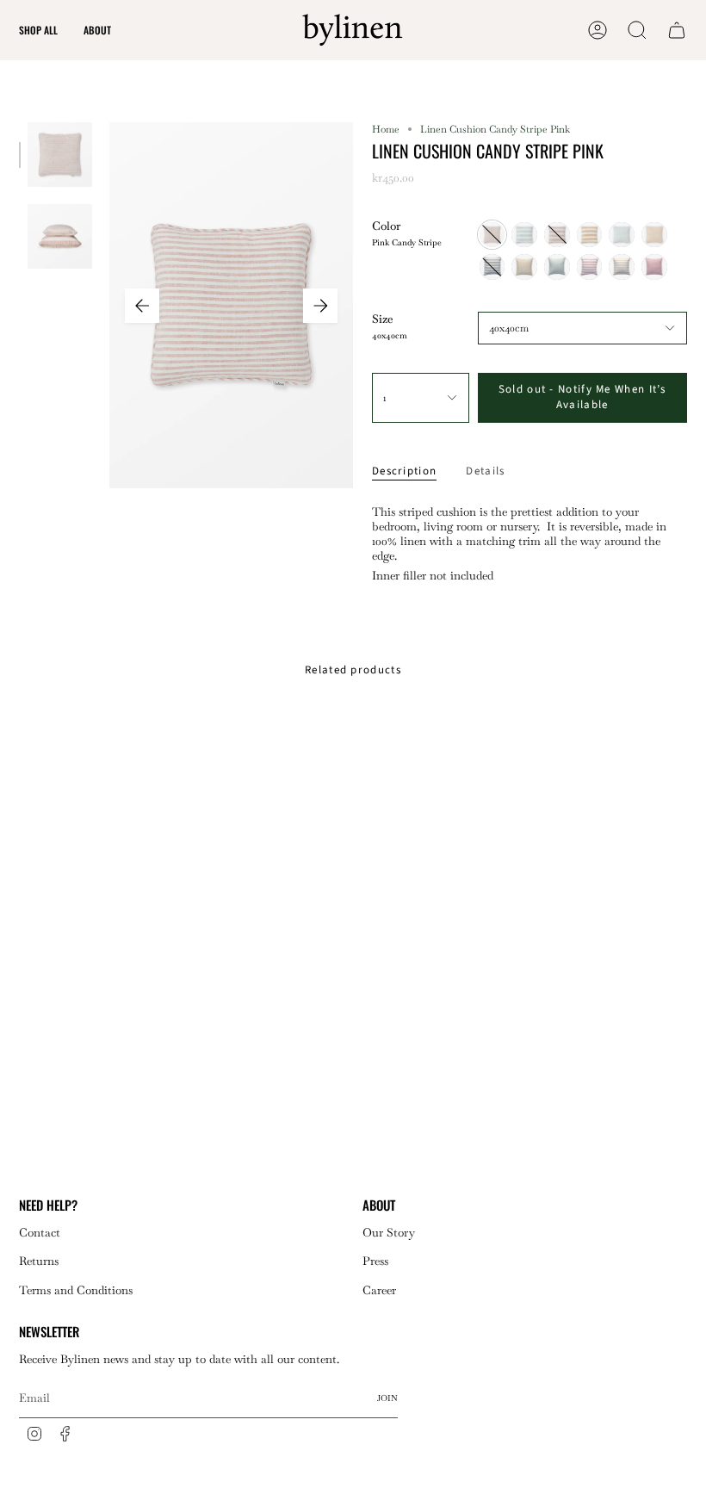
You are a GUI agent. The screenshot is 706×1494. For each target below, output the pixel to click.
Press (375, 1261)
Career (379, 1290)
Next (320, 305)
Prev (142, 305)
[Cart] (677, 30)
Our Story (388, 1232)
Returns (39, 1261)
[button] (38, 30)
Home (385, 128)
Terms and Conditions (76, 1290)
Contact (39, 1232)
